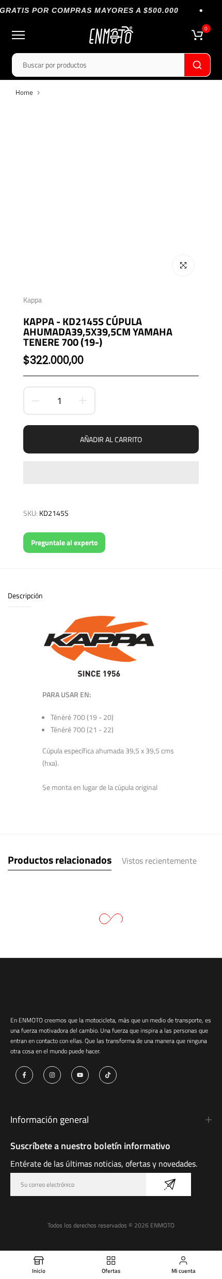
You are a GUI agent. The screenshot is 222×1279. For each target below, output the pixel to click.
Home (24, 92)
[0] (197, 35)
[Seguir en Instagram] (52, 1075)
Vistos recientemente (159, 860)
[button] (111, 472)
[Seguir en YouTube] (80, 1075)
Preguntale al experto (64, 542)
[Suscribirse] (168, 1184)
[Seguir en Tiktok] (108, 1075)
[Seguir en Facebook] (24, 1075)
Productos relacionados (60, 860)
